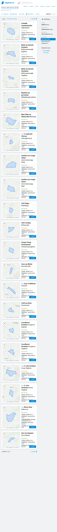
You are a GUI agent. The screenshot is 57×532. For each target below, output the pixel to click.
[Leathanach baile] (7, 3)
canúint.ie (48, 6)
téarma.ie (26, 6)
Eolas (37, 14)
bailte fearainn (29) (45, 41)
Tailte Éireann (17, 39)
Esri (14, 39)
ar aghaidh (33, 18)
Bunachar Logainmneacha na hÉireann (10, 7)
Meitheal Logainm (5, 10)
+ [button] (4, 24)
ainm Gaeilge (46, 50)
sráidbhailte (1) (44, 43)
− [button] (4, 26)
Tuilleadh (33, 39)
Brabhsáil (14, 14)
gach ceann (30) (45, 39)
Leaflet (7, 39)
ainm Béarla (46, 52)
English (54, 14)
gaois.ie (54, 6)
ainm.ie (37, 6)
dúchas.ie (42, 6)
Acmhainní (30, 14)
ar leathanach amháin (12, 18)
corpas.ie (31, 6)
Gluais (22, 14)
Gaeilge (48, 14)
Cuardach (5, 14)
